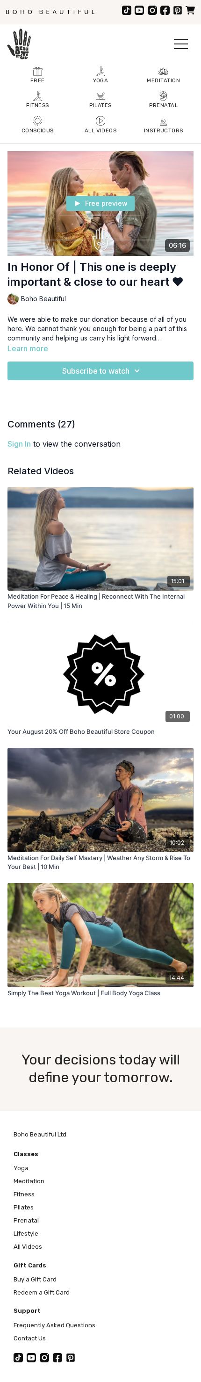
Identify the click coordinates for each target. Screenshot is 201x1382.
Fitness (24, 1194)
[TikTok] (126, 10)
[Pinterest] (177, 10)
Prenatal (26, 1220)
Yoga (21, 1168)
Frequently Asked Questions (54, 1325)
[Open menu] (181, 44)
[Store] (190, 10)
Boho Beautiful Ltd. (41, 1134)
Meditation (29, 1181)
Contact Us (30, 1338)
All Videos (28, 1246)
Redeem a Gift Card (42, 1292)
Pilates (24, 1207)
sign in (19, 444)
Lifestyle (26, 1233)
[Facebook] (165, 10)
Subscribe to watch (95, 371)
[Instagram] (152, 10)
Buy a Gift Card (35, 1279)
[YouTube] (139, 10)
